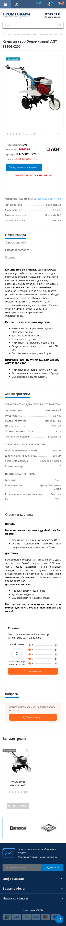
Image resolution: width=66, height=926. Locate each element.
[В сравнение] (27, 756)
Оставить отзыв (33, 671)
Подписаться (52, 867)
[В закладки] (27, 751)
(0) (34, 134)
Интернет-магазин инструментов (19, 33)
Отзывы (10, 257)
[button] (27, 4)
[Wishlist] (48, 134)
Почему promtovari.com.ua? (33, 175)
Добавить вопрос (33, 717)
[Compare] (58, 134)
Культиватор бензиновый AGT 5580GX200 (17, 785)
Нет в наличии (18, 806)
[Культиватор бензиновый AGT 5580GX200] (17, 762)
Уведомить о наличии (23, 167)
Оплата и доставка (17, 250)
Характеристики (15, 242)
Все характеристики (49, 198)
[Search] (59, 25)
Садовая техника (48, 33)
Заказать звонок (53, 16)
